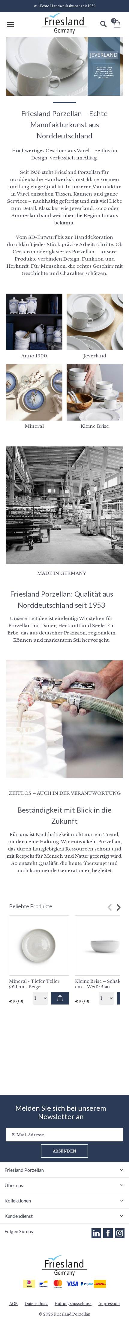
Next (118, 907)
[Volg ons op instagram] (119, 1233)
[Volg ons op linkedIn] (96, 1233)
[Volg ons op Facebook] (108, 1233)
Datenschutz (36, 1303)
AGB (13, 1303)
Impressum (109, 1303)
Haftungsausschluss (73, 1303)
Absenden (64, 1151)
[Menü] (10, 24)
